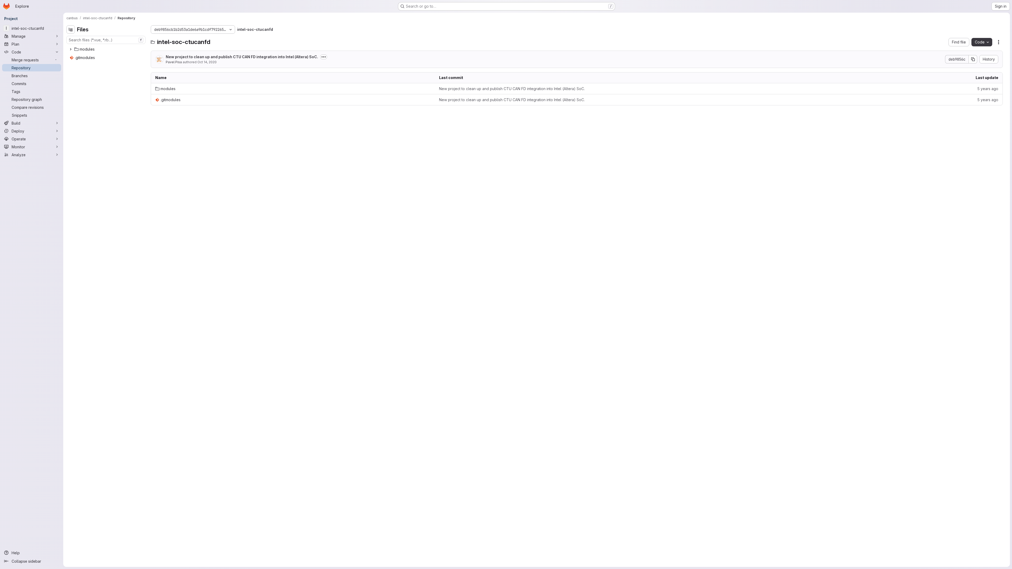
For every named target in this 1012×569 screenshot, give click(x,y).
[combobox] (105, 40)
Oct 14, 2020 (207, 62)
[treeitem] (106, 49)
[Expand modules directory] (70, 49)
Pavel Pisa (174, 62)
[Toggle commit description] (323, 57)
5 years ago (987, 88)
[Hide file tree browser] (70, 29)
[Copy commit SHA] (973, 59)
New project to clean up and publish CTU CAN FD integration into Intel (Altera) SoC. (242, 57)
